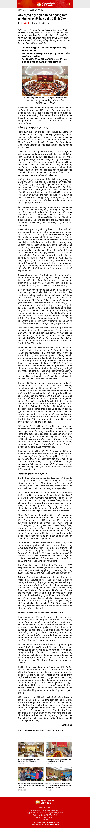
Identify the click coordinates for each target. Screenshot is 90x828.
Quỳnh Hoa (26, 23)
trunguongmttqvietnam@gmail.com (47, 822)
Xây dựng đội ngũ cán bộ (34, 730)
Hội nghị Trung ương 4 (54, 730)
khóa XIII (28, 734)
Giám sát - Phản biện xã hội (31, 10)
